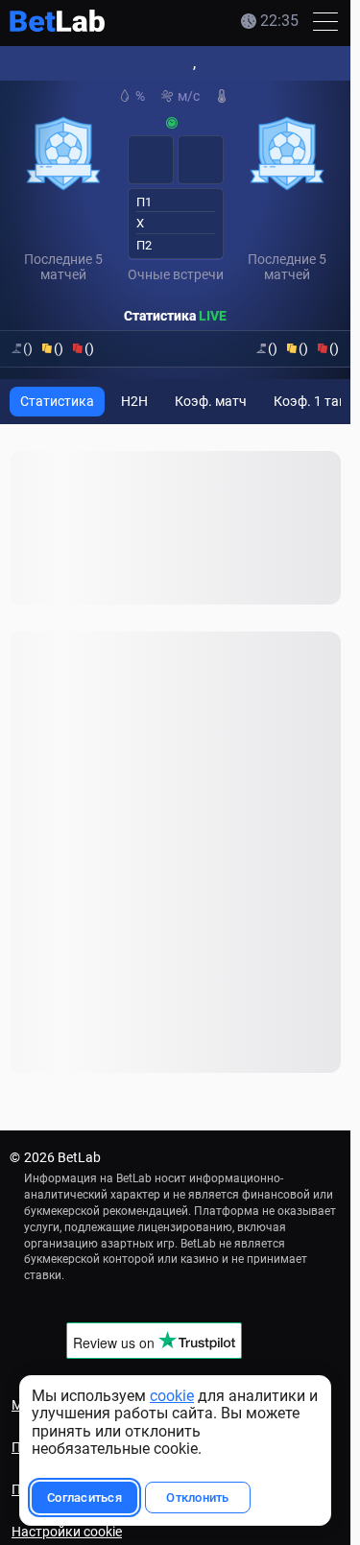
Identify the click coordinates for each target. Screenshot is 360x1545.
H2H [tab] (134, 401)
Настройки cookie (67, 1531)
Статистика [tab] (57, 401)
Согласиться (84, 1497)
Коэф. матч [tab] (211, 401)
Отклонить (197, 1497)
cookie (172, 1396)
